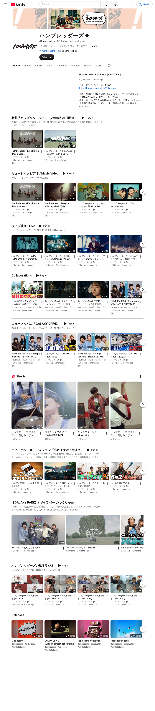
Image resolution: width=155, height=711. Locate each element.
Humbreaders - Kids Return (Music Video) (100, 74)
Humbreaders (17, 644)
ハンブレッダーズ (19, 157)
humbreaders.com (50, 51)
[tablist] (77, 65)
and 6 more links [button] (68, 51)
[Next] (143, 192)
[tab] (16, 65)
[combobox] (71, 4)
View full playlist (18, 647)
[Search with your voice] (115, 4)
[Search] (105, 4)
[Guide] (5, 4)
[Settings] (132, 4)
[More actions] (42, 151)
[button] (84, 106)
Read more (84, 106)
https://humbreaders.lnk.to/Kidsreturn (97, 88)
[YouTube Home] (17, 4)
